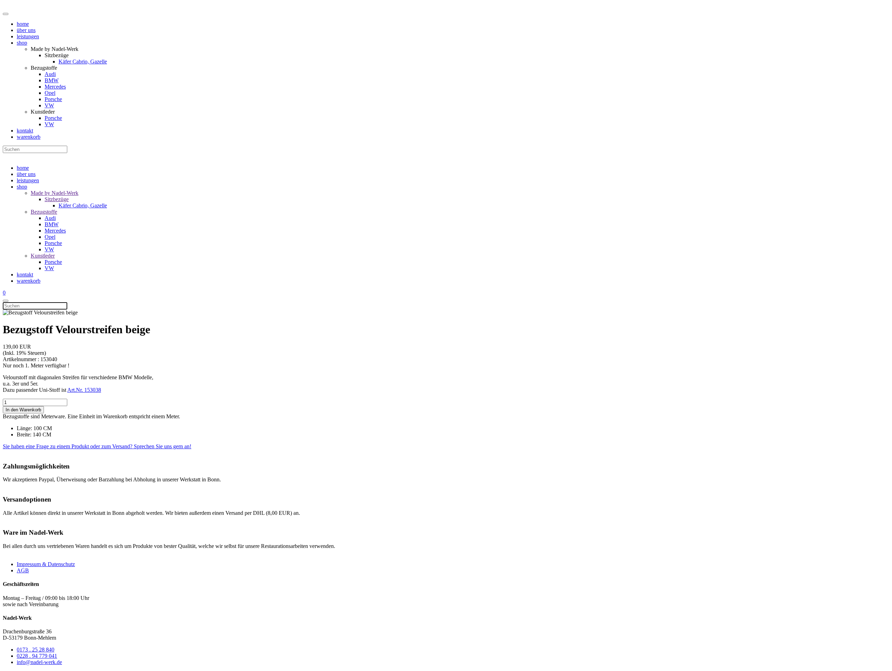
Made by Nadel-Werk (54, 193)
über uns (26, 30)
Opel (50, 93)
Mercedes (55, 87)
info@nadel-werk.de (39, 662)
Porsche (53, 99)
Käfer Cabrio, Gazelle (83, 61)
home (23, 24)
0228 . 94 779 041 (37, 656)
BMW (52, 80)
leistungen (28, 36)
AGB (23, 570)
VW (49, 105)
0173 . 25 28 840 (35, 650)
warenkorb (28, 137)
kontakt (25, 131)
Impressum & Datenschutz (46, 564)
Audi (50, 74)
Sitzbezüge (57, 199)
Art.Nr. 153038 (84, 390)
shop (22, 43)
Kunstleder (43, 256)
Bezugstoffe (44, 212)
